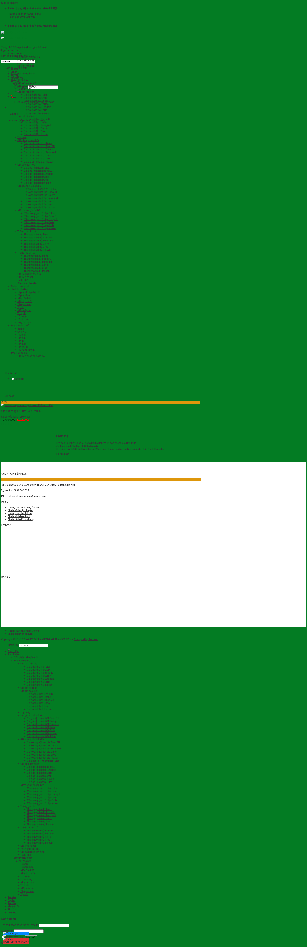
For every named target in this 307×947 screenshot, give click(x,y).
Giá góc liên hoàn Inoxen (37, 182)
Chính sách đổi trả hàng (21, 519)
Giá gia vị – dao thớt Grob (41, 730)
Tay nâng (22, 137)
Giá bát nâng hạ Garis (35, 110)
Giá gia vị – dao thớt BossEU (43, 718)
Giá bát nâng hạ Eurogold (37, 107)
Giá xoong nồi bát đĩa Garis (39, 201)
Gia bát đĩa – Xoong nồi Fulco (43, 760)
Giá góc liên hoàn (26, 164)
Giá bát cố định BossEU (37, 119)
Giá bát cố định (25, 116)
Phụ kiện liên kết (20, 325)
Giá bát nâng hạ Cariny (36, 103)
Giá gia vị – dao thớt (31, 715)
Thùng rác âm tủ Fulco (36, 255)
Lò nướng (22, 316)
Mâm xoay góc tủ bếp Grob (39, 225)
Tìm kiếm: (13, 645)
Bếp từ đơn (23, 295)
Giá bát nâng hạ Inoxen (36, 113)
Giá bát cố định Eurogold (37, 125)
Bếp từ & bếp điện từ (28, 292)
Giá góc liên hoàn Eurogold (38, 173)
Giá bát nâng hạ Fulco (35, 94)
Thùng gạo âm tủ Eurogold (38, 240)
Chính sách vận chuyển (21, 17)
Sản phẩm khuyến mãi (29, 56)
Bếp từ (24, 863)
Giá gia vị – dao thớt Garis (41, 727)
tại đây (95, 449)
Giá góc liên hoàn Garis (36, 176)
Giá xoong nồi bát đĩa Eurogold (41, 198)
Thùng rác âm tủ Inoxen (37, 270)
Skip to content (9, 2)
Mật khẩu (7, 930)
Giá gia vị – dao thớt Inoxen (42, 733)
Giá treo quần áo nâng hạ (31, 355)
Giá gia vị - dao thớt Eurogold (40, 152)
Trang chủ (6, 47)
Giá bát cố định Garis (35, 128)
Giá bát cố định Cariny (36, 122)
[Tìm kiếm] (9, 649)
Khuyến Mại (14, 906)
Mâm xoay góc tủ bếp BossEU (40, 216)
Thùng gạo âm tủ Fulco (36, 234)
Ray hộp (21, 343)
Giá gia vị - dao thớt (28, 140)
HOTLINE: (16, 942)
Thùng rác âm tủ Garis (36, 264)
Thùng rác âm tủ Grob (35, 267)
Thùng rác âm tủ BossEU (37, 258)
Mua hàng (6, 424)
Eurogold (19, 378)
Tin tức (12, 909)
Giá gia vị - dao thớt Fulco (38, 143)
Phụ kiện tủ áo (19, 352)
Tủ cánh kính (24, 88)
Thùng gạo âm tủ (26, 231)
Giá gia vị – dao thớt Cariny (41, 721)
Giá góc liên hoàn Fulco (36, 167)
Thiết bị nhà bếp (25, 65)
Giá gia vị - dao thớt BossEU (39, 146)
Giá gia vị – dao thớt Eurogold (43, 724)
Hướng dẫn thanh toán (20, 513)
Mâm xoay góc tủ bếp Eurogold (41, 219)
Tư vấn (12, 903)
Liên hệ (12, 912)
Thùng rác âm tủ (26, 252)
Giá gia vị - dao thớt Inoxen (38, 161)
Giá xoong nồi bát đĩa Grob (38, 204)
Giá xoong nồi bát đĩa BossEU (40, 192)
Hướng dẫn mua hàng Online (24, 14)
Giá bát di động (25, 85)
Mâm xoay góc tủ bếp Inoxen (40, 228)
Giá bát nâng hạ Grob (35, 97)
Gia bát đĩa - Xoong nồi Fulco (40, 188)
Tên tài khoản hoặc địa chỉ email (20, 925)
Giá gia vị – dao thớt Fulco (41, 736)
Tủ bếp (15, 76)
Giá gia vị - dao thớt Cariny (38, 149)
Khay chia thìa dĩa (27, 283)
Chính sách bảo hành (19, 516)
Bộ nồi (20, 307)
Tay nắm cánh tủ (26, 349)
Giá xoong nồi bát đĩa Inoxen (39, 207)
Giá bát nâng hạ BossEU (37, 100)
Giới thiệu (16, 50)
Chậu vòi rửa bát (20, 286)
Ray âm (21, 337)
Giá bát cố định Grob (35, 131)
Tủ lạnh (21, 313)
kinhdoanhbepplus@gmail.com (29, 496)
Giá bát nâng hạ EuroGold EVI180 (21, 411)
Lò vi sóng (23, 319)
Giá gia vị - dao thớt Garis (38, 155)
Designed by (86, 639)
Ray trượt (22, 346)
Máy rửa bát (24, 298)
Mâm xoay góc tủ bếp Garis (39, 222)
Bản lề (20, 328)
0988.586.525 (21, 490)
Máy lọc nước (24, 301)
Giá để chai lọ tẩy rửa (29, 274)
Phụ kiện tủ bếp (25, 59)
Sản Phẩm (16, 53)
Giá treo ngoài (25, 277)
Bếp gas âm (24, 304)
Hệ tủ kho (22, 280)
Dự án (14, 71)
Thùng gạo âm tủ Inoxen (37, 249)
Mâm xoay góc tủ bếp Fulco (39, 213)
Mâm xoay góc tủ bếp (29, 210)
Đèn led (21, 331)
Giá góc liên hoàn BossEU (38, 170)
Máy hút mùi (24, 322)
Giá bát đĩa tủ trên (27, 82)
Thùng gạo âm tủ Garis (36, 243)
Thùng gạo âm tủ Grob (36, 246)
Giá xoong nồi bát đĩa (29, 185)
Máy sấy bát (24, 310)
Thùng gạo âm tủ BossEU (38, 237)
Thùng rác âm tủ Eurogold (38, 261)
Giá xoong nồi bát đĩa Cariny (39, 195)
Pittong (21, 334)
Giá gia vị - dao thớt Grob (37, 158)
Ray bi (20, 340)
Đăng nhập (31, 937)
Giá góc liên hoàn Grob (36, 179)
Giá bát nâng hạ (25, 91)
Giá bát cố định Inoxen (36, 134)
